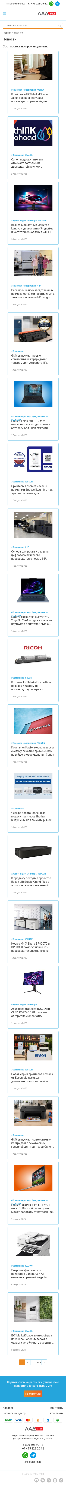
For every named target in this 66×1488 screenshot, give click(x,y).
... (33, 1362)
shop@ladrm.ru (33, 1461)
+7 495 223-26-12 (38, 3)
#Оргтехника (18, 155)
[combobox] (33, 26)
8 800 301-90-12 (15, 3)
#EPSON (29, 481)
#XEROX (40, 90)
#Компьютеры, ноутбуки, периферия (30, 416)
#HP (38, 286)
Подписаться (33, 1393)
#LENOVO (42, 220)
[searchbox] (33, 25)
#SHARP (29, 939)
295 (39, 1362)
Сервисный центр (14, 1413)
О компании (55, 1413)
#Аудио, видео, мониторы (24, 220)
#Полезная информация (23, 90)
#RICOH (28, 678)
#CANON (29, 155)
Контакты (56, 1408)
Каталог (8, 1408)
